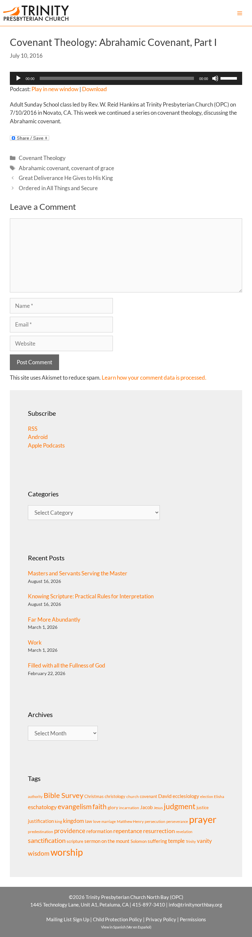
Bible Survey (63, 795)
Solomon (139, 841)
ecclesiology (186, 796)
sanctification (47, 840)
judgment (180, 806)
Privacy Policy (161, 919)
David (165, 796)
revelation (184, 831)
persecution (155, 821)
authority (35, 796)
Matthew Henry (130, 821)
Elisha (219, 796)
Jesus (158, 807)
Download (94, 89)
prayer (203, 819)
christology (115, 796)
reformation (99, 831)
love (96, 821)
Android (38, 436)
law (88, 821)
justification (41, 821)
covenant (148, 796)
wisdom (39, 853)
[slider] (229, 78)
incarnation (129, 807)
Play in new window (55, 89)
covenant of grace (92, 168)
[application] (126, 78)
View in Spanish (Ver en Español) (126, 927)
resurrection (159, 830)
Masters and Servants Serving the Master (77, 573)
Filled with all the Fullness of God (66, 665)
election (206, 796)
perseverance (177, 821)
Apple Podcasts (46, 445)
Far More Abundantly (54, 619)
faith (100, 806)
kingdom (73, 820)
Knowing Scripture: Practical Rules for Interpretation (91, 596)
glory (113, 807)
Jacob (146, 807)
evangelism (75, 806)
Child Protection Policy (117, 919)
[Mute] (215, 78)
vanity (204, 840)
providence (69, 830)
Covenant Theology (42, 157)
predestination (40, 831)
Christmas (94, 796)
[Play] (18, 78)
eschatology (42, 807)
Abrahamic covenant (44, 168)
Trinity (191, 841)
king (58, 821)
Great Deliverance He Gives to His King (66, 177)
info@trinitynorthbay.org (195, 904)
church (132, 796)
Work (35, 642)
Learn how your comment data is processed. (154, 377)
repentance (127, 830)
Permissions (193, 919)
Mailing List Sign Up (67, 919)
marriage (108, 821)
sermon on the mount (107, 841)
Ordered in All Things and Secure (58, 188)
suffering (157, 841)
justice (203, 807)
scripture (75, 841)
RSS (32, 428)
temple (176, 840)
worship (67, 852)
